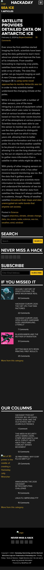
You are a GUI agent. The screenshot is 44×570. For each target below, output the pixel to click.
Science (14, 212)
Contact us (18, 257)
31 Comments (23, 341)
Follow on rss (14, 257)
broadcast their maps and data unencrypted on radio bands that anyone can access (22, 203)
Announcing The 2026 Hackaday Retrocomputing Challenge (26, 485)
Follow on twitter (6, 257)
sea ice (34, 219)
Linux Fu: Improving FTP (26, 498)
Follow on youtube (10, 257)
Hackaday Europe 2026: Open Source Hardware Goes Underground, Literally (27, 321)
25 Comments (23, 356)
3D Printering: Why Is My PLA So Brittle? (27, 458)
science (26, 219)
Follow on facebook (3, 257)
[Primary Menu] (41, 2)
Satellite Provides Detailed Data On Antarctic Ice (21, 27)
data (4, 219)
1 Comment (22, 429)
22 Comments (23, 313)
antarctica (13, 216)
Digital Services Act (25, 558)
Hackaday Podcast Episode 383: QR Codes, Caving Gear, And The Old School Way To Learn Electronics (26, 419)
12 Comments (23, 452)
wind (12, 222)
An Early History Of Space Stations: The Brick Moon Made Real (26, 291)
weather (5, 222)
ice (8, 219)
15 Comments (23, 493)
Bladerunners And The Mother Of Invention (26, 335)
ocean (13, 219)
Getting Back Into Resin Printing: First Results (27, 350)
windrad (19, 222)
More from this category (12, 360)
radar (19, 219)
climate (22, 216)
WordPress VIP (26, 563)
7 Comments (23, 329)
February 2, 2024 (9, 37)
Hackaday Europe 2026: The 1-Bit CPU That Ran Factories (26, 306)
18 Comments (23, 298)
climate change (34, 216)
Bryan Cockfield (25, 37)
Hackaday (22, 2)
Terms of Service (12, 558)
